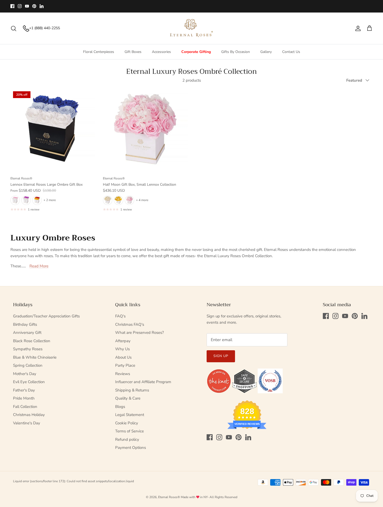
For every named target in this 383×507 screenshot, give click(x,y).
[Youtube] (27, 6)
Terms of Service (129, 431)
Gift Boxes (133, 51)
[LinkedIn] (42, 6)
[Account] (357, 28)
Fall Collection (25, 406)
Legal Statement (129, 414)
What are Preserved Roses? (139, 332)
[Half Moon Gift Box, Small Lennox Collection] (145, 131)
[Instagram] (20, 6)
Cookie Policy (126, 423)
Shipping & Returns (132, 390)
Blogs (120, 406)
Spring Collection (27, 365)
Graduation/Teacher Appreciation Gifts (46, 316)
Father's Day (24, 390)
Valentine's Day (26, 423)
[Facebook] (12, 6)
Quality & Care (127, 398)
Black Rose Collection (31, 340)
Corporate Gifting (196, 51)
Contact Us (291, 51)
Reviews (122, 373)
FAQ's (120, 316)
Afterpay (123, 340)
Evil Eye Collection (29, 381)
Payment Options (130, 447)
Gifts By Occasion (235, 51)
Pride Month (24, 398)
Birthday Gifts (25, 324)
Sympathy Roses (27, 349)
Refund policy (127, 439)
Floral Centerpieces (98, 51)
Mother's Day (24, 373)
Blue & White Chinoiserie (35, 357)
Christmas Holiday (29, 414)
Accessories (161, 51)
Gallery (266, 51)
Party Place (125, 365)
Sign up (220, 356)
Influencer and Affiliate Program (143, 381)
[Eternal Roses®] (191, 28)
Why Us (122, 349)
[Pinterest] (34, 6)
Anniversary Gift (27, 332)
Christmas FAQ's (129, 324)
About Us (123, 357)
